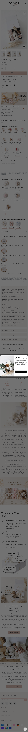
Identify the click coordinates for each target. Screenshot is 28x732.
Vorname (16, 365)
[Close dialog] (27, 356)
